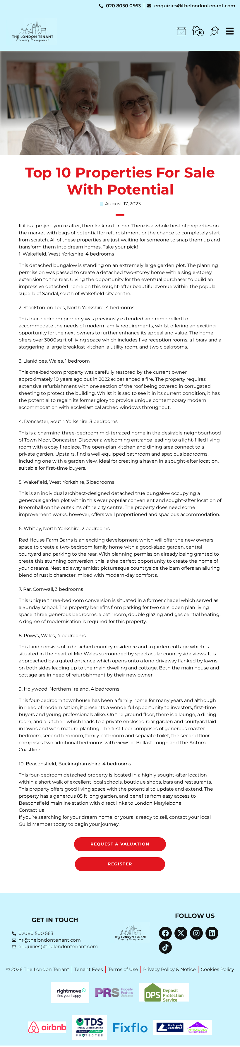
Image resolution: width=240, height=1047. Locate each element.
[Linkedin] (212, 933)
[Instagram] (196, 933)
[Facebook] (165, 933)
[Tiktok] (165, 947)
